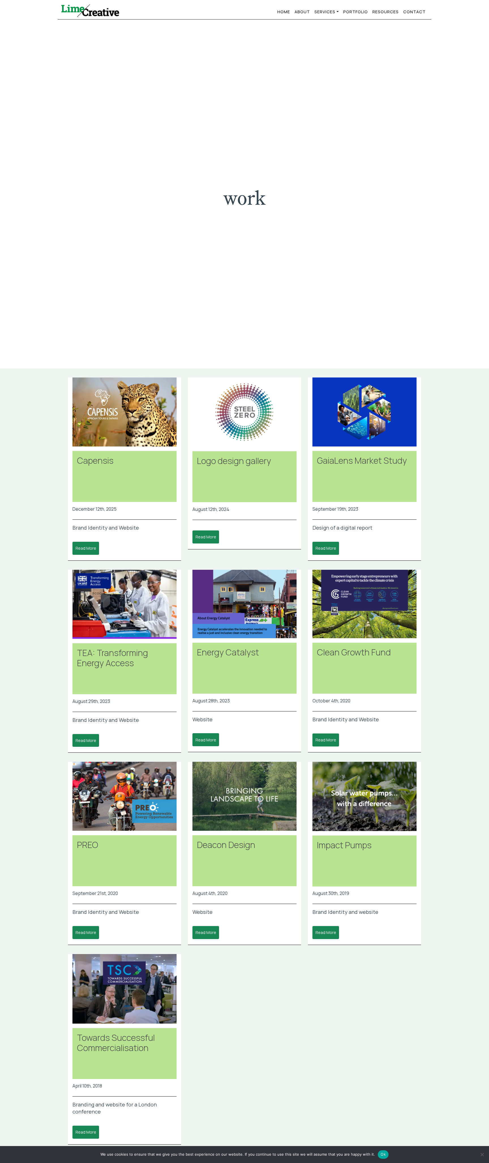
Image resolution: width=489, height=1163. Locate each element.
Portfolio (355, 11)
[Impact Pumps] (364, 798)
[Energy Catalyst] (244, 606)
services (324, 11)
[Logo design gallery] (244, 414)
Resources (385, 11)
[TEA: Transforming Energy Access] (124, 606)
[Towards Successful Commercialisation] (124, 991)
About (302, 11)
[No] (482, 1154)
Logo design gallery (234, 461)
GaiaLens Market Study (362, 460)
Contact (414, 11)
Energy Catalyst (228, 652)
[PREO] (124, 798)
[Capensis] (124, 414)
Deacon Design (226, 845)
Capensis (95, 460)
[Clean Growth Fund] (364, 606)
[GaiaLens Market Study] (364, 414)
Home (283, 11)
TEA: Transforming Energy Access (112, 658)
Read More (86, 548)
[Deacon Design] (244, 798)
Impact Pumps (344, 845)
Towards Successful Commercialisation (116, 1043)
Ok (383, 1154)
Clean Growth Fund (354, 652)
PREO (87, 845)
